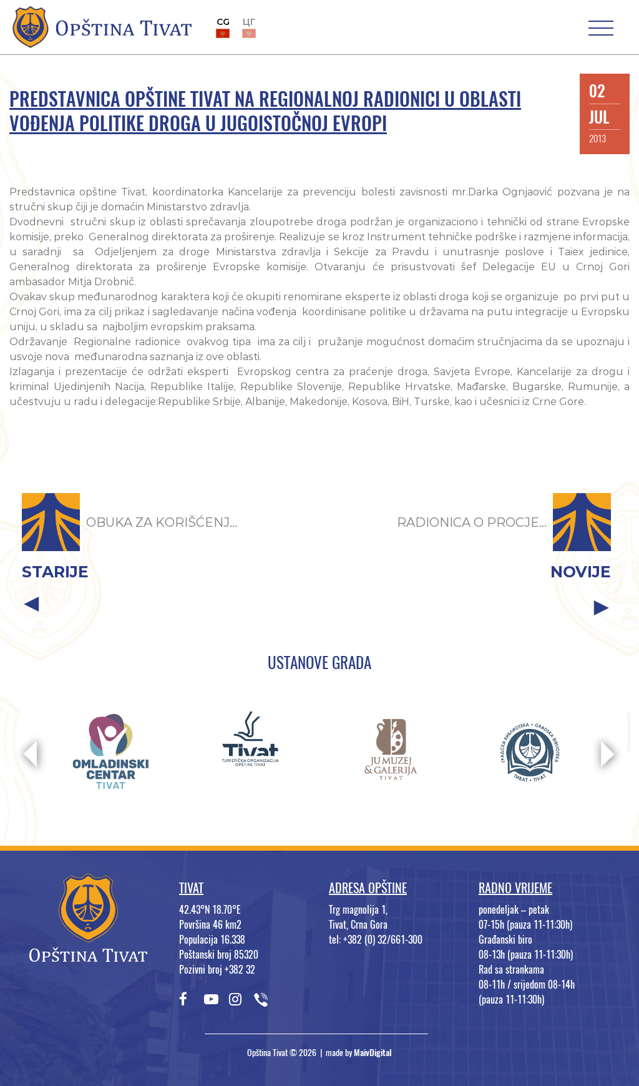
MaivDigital (373, 1053)
